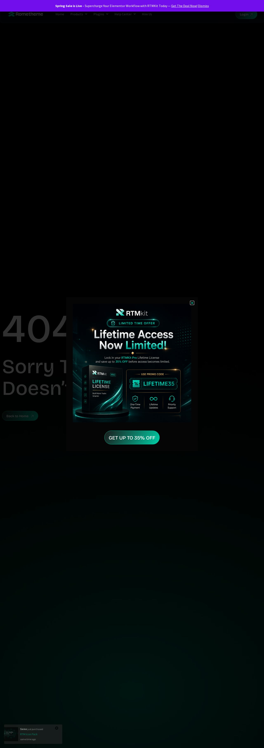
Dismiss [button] (203, 6)
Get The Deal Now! (184, 6)
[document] (132, 374)
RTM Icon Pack (29, 734)
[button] (192, 302)
